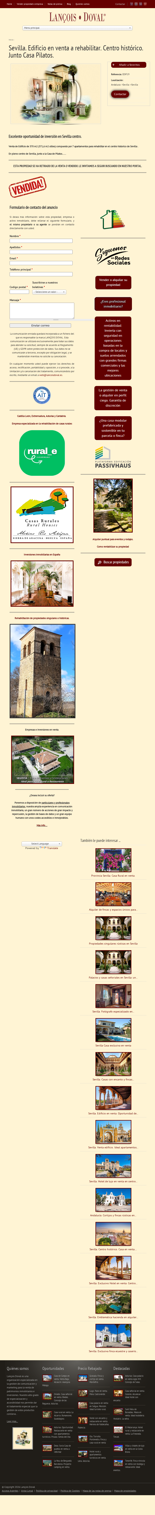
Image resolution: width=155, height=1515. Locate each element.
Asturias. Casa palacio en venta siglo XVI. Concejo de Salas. (134, 1379)
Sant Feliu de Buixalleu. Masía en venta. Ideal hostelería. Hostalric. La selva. (128, 1414)
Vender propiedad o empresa (30, 4)
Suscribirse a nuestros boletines (45, 285)
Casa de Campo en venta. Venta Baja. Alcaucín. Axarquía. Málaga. (56, 1380)
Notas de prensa (55, 4)
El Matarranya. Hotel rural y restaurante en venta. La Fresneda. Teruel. (128, 1432)
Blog (69, 4)
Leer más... (12, 1421)
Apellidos (16, 247)
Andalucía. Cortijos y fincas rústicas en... (113, 1215)
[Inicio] (77, 18)
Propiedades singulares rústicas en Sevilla (113, 944)
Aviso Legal (27, 1491)
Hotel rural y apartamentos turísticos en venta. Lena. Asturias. (92, 1456)
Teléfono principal (21, 270)
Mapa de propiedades (125, 1491)
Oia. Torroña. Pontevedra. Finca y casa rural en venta (98, 1439)
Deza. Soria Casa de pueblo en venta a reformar (62, 1449)
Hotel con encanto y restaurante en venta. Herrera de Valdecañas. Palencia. (93, 1423)
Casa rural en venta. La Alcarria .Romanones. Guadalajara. (63, 1415)
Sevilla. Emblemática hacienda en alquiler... (113, 1317)
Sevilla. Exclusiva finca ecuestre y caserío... (113, 1351)
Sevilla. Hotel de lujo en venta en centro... (113, 1181)
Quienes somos (83, 4)
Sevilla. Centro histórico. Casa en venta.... (113, 1249)
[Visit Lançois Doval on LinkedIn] (140, 5)
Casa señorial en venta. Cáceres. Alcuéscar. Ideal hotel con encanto (129, 1396)
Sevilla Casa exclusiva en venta (113, 1046)
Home (9, 4)
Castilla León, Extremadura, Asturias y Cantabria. (42, 416)
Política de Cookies (70, 1491)
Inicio (11, 40)
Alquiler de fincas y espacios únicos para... (113, 910)
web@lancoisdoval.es (50, 375)
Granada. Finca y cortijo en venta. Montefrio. (97, 1379)
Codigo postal (19, 287)
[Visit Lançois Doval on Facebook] (131, 5)
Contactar (120, 4)
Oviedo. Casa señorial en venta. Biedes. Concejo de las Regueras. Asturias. (57, 1399)
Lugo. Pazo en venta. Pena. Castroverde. (98, 1393)
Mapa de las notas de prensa (97, 1491)
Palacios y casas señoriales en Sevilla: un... (113, 978)
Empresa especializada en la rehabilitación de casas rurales (42, 423)
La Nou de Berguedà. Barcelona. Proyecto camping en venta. (63, 1464)
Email (14, 258)
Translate (52, 848)
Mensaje (15, 300)
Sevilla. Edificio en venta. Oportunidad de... (113, 1113)
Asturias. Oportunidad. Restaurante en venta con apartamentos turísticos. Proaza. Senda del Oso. (57, 1432)
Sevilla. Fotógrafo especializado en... (113, 1012)
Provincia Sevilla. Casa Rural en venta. (113, 876)
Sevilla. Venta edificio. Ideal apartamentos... (113, 1147)
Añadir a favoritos (129, 65)
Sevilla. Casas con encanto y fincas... (113, 1080)
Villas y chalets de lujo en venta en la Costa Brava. (134, 1449)
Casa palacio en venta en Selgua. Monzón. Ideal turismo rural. (99, 1406)
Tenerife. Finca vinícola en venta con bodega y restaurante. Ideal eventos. (129, 1465)
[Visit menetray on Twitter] (136, 5)
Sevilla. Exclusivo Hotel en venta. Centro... (113, 1283)
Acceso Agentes (10, 1491)
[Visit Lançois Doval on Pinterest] (145, 5)
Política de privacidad (47, 1491)
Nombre (15, 236)
